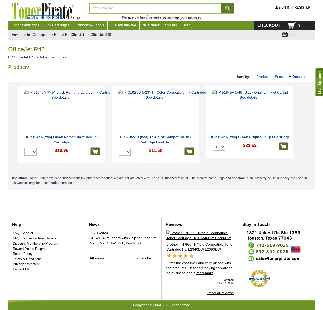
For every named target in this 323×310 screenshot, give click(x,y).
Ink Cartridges (37, 35)
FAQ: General (23, 233)
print (294, 34)
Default (298, 77)
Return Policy (23, 254)
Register (302, 7)
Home (16, 35)
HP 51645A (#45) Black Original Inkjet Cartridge (249, 137)
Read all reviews (220, 293)
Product (262, 77)
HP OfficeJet (74, 35)
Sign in (284, 7)
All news (97, 258)
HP (56, 35)
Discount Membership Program (35, 243)
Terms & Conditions (27, 259)
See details (60, 97)
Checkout (268, 25)
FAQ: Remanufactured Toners (34, 238)
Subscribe (143, 258)
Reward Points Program (30, 249)
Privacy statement (26, 264)
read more (204, 273)
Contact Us (21, 269)
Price (279, 77)
